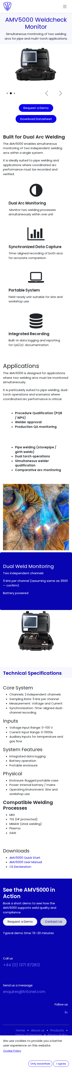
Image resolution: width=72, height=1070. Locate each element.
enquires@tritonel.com (24, 991)
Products (57, 1030)
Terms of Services (28, 1035)
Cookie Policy (12, 1051)
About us (37, 1030)
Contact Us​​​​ (53, 921)
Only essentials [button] (40, 1064)
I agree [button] (61, 1064)
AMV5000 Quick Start (24, 857)
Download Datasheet (36, 119)
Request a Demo (36, 108)
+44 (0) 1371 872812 (21, 965)
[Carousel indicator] (7, 93)
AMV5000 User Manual (25, 862)
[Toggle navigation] (65, 6)
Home (20, 1030)
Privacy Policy (57, 1035)
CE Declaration (20, 867)
